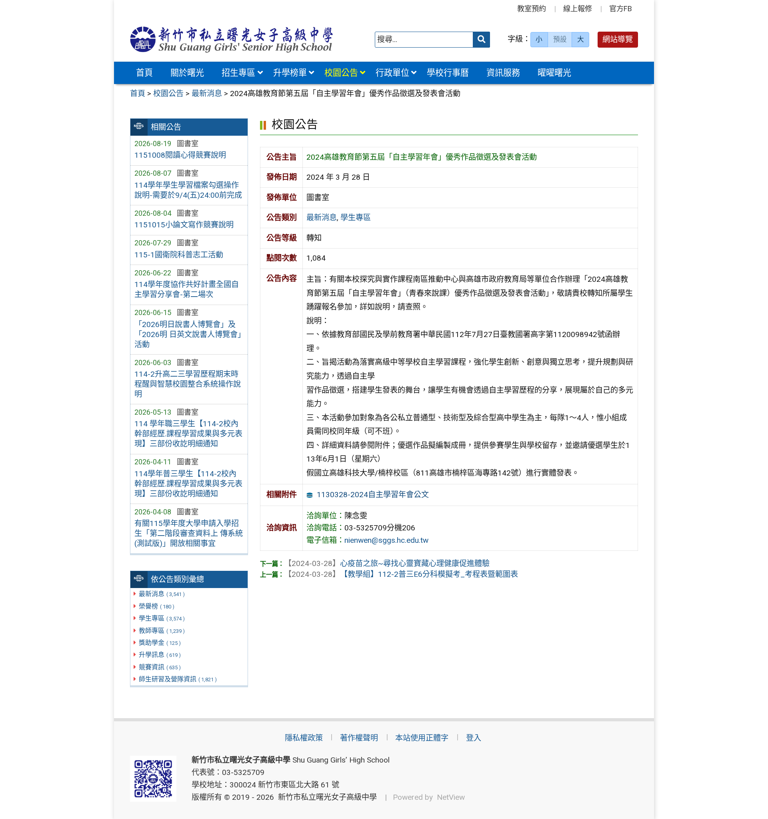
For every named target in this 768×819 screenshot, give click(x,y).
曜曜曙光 (554, 73)
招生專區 (238, 73)
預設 (560, 39)
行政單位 (392, 73)
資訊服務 (503, 73)
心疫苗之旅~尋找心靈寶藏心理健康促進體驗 (387, 563)
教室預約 (531, 8)
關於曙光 (187, 73)
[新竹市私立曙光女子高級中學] (231, 39)
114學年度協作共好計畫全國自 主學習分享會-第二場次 (186, 289)
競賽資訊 (160, 667)
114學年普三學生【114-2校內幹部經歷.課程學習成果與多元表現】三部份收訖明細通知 (188, 483)
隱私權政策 (304, 738)
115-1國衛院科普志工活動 (178, 254)
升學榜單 (290, 73)
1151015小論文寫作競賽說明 (184, 224)
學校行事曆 (448, 73)
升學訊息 (160, 654)
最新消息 (162, 594)
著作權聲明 (359, 738)
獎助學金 (160, 642)
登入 (473, 738)
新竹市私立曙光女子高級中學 (325, 797)
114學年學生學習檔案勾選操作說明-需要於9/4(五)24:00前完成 (188, 190)
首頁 (144, 73)
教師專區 (162, 630)
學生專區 (162, 618)
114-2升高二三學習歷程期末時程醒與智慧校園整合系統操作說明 (187, 384)
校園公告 (341, 73)
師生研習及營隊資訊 (178, 679)
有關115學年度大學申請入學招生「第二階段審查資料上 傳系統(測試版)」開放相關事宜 (188, 533)
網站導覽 (617, 39)
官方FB (620, 8)
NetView (451, 797)
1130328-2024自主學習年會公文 (373, 494)
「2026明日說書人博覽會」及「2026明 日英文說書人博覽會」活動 (187, 334)
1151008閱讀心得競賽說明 (180, 155)
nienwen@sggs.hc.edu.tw (386, 540)
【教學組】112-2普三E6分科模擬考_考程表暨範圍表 (401, 574)
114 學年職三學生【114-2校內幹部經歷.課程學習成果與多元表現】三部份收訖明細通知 (188, 433)
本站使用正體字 (421, 738)
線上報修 (577, 8)
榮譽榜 (156, 606)
